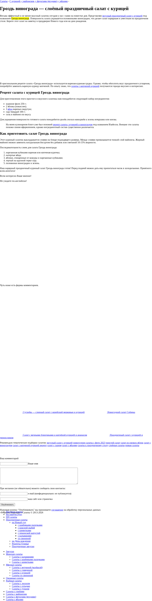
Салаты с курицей (21, 573)
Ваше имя (32, 463)
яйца (10, 109)
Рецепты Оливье (20, 543)
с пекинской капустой (29, 533)
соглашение (57, 510)
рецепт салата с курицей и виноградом (72, 124)
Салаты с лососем (21, 583)
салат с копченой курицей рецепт (30, 445)
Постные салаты (14, 511)
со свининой (24, 538)
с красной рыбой (26, 527)
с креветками (24, 530)
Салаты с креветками (22, 562)
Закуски (10, 551)
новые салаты (132, 445)
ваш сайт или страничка (40, 499)
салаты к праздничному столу (93, 445)
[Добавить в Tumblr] (78, 451)
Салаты (4, 1)
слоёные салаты (117, 445)
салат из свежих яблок (132, 442)
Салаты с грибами (15, 591)
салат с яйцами (69, 445)
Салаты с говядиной (22, 570)
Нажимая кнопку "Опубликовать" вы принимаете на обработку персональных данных (50, 510)
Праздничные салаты (16, 519)
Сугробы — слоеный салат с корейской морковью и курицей (53, 412)
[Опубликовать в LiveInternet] (84, 451)
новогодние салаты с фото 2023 (89, 442)
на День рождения (21, 541)
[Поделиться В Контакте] (61, 451)
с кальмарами (24, 535)
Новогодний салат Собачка (121, 412)
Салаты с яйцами (14, 599)
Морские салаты (14, 554)
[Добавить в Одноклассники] (67, 451)
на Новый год (19, 522)
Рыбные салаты (14, 581)
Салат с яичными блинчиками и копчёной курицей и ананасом (54, 435)
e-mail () (49, 493)
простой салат (113, 442)
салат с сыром (54, 445)
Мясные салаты (14, 565)
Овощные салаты (14, 578)
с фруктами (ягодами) (46, 1)
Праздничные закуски (23, 546)
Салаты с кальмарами (23, 557)
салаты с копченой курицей (85, 86)
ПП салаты (11, 517)
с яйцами (63, 1)
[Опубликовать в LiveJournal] (89, 451)
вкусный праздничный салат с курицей (122, 16)
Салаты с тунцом (20, 589)
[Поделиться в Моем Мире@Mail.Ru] (72, 451)
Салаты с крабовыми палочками (28, 559)
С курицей (15, 1)
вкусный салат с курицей (60, 442)
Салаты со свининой (22, 575)
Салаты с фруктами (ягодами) (21, 597)
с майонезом (28, 1)
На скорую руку (14, 514)
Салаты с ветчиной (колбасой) (27, 567)
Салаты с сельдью (21, 586)
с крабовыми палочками (30, 525)
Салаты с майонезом (16, 594)
